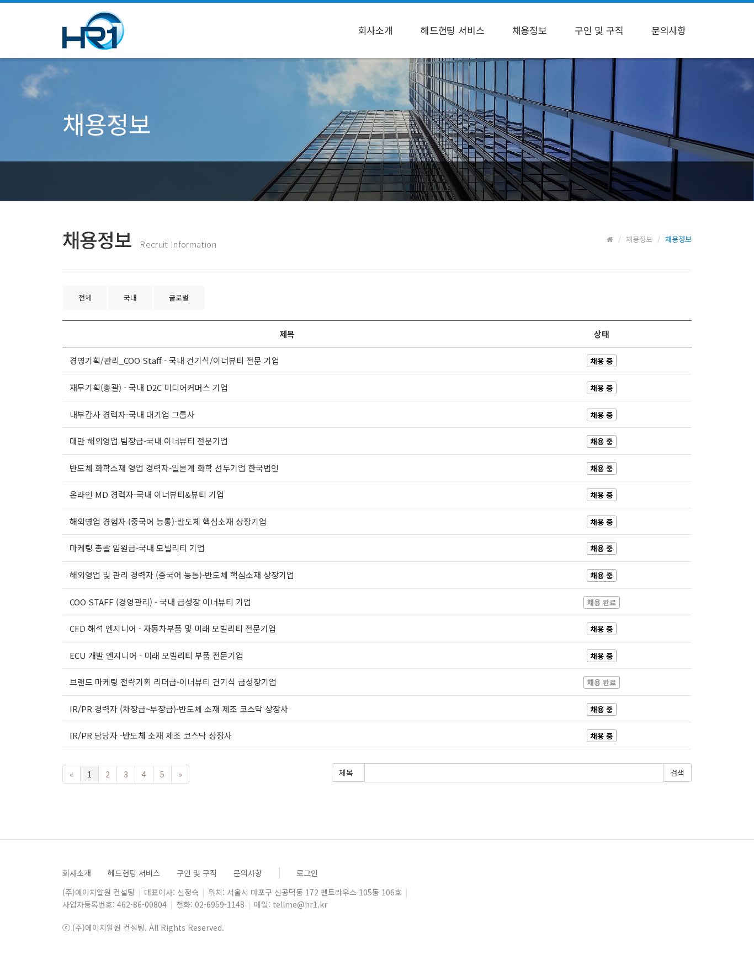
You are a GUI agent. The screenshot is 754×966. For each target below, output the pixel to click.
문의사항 (668, 30)
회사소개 (375, 30)
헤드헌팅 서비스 (453, 30)
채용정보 (529, 30)
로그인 (307, 872)
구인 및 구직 (599, 30)
